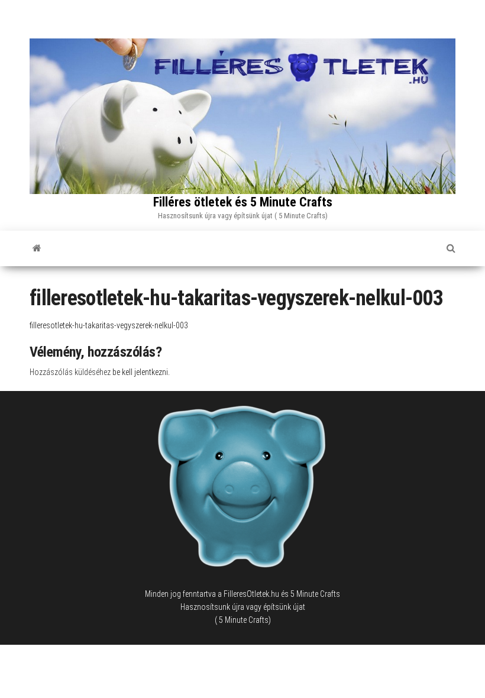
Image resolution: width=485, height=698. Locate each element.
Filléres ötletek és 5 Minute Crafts (242, 202)
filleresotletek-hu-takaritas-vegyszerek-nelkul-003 (109, 325)
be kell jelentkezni (140, 372)
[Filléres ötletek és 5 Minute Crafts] (37, 248)
